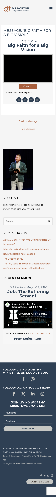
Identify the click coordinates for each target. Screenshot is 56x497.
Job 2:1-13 (45, 333)
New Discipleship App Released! (19, 253)
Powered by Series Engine (28, 109)
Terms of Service (23, 463)
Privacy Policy (9, 463)
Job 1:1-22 (34, 333)
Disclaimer (37, 463)
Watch (29, 86)
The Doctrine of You (13, 258)
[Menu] (51, 8)
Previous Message (28, 121)
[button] (23, 379)
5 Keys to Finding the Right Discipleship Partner (26, 248)
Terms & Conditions (12, 456)
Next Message (28, 128)
